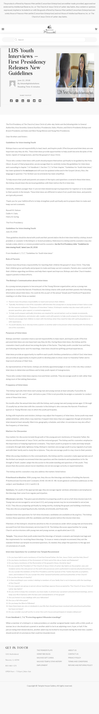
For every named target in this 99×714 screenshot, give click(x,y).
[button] (3, 29)
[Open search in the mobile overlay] (49, 39)
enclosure (30, 170)
